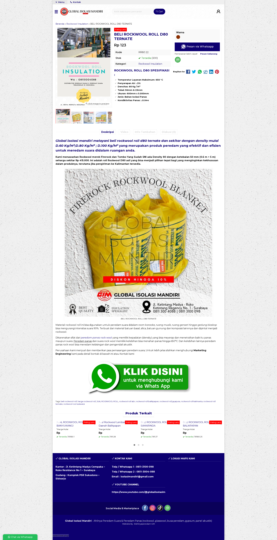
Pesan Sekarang (68, 455)
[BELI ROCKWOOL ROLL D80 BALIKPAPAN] (202, 437)
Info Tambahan (145, 131)
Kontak (76, 2)
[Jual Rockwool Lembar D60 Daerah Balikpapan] (117, 437)
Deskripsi (107, 131)
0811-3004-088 (145, 509)
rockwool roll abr (127, 401)
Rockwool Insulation (150, 63)
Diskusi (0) (169, 131)
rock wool (96, 337)
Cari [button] (160, 11)
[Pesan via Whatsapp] (59, 421)
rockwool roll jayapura (170, 401)
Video (124, 131)
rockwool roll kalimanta (192, 401)
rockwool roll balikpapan (147, 401)
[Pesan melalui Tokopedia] (178, 62)
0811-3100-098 (145, 504)
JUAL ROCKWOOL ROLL (107, 401)
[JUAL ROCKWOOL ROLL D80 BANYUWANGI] (75, 437)
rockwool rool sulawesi (74, 404)
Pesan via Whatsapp (200, 46)
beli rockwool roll (69, 401)
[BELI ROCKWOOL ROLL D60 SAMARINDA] (160, 437)
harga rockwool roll (87, 401)
